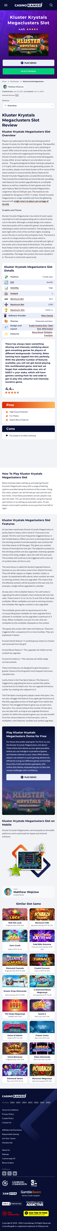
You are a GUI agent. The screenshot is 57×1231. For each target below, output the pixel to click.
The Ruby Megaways (15, 1014)
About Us (6, 1150)
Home (4, 81)
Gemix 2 (42, 1014)
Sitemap (5, 1154)
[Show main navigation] (6, 5)
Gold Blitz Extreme (42, 944)
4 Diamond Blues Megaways (42, 991)
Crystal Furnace (42, 968)
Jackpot (14, 293)
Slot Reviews (14, 81)
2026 (12, 1102)
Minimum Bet (17, 299)
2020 (48, 1102)
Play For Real (28, 71)
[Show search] (51, 5)
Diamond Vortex (15, 1078)
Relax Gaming (47, 315)
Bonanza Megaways (42, 1078)
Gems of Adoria (14, 1035)
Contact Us (6, 1122)
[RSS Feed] (4, 1173)
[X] (9, 1173)
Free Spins (48, 335)
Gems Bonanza (15, 1057)
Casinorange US (8, 1158)
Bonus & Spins (8, 1163)
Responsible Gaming (10, 1134)
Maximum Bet (17, 304)
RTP (12, 282)
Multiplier (48, 332)
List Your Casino (9, 1138)
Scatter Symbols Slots (38, 325)
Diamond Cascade (15, 968)
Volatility (14, 288)
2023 (30, 1102)
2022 (36, 1102)
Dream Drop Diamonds (15, 991)
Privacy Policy (8, 1114)
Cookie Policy (8, 1118)
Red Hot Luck (14, 923)
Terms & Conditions (10, 1110)
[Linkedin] (15, 1173)
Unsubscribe (7, 1142)
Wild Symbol (47, 329)
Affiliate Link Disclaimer (12, 1130)
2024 (24, 1102)
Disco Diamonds (42, 1057)
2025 (18, 1102)
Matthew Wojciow (16, 87)
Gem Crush (15, 945)
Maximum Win (17, 310)
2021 (42, 1102)
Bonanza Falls (42, 923)
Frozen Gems (42, 1035)
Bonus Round (37, 332)
